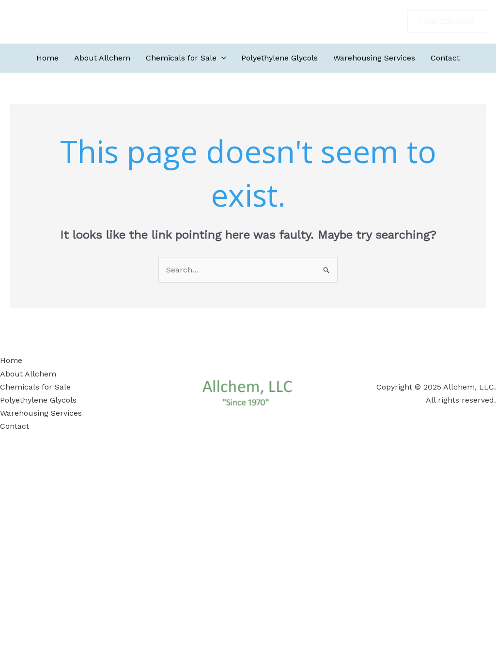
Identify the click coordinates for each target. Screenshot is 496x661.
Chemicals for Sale (181, 57)
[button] (446, 21)
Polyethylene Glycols (279, 57)
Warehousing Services (374, 57)
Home (47, 57)
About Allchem (102, 57)
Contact (445, 57)
